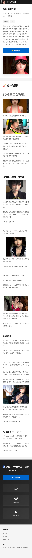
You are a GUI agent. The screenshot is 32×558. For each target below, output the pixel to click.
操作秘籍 (5, 536)
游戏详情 (5, 533)
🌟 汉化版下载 (16, 50)
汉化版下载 (6, 539)
